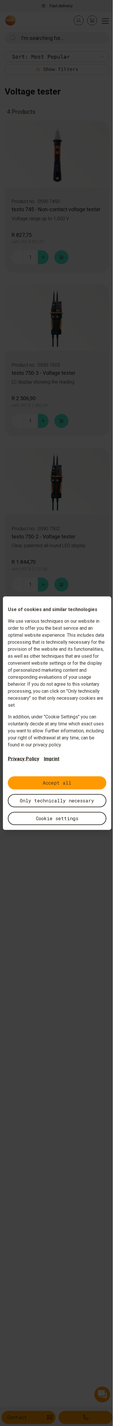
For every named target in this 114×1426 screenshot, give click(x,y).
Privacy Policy (23, 758)
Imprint (51, 758)
